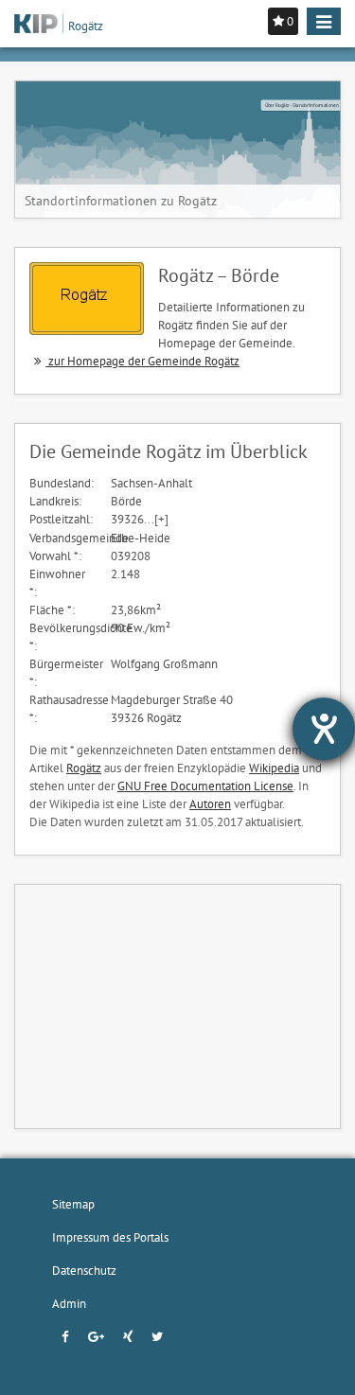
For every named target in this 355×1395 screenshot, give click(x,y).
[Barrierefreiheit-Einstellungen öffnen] (324, 729)
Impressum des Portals (110, 1236)
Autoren (210, 803)
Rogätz (83, 767)
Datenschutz (84, 1270)
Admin (69, 1303)
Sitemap (73, 1203)
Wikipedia (274, 767)
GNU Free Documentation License (205, 785)
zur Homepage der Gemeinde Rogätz (142, 360)
